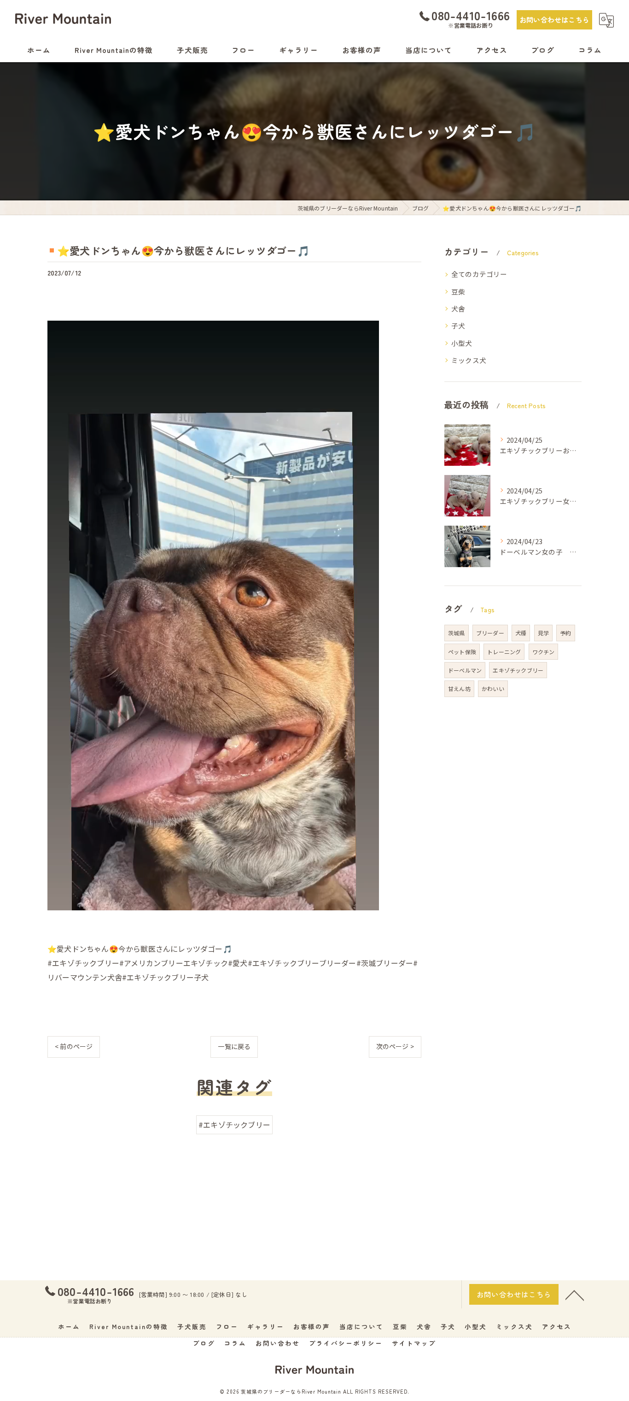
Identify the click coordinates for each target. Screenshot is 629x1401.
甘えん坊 (459, 688)
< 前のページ (74, 1046)
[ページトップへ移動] (574, 1294)
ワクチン (543, 652)
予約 (565, 633)
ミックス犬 (468, 360)
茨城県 (456, 633)
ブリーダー (490, 633)
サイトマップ (414, 1343)
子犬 (458, 325)
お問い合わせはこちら (554, 19)
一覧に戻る (234, 1046)
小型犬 (461, 343)
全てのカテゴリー (479, 274)
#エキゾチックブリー (234, 1124)
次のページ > (395, 1046)
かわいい (493, 688)
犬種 (520, 633)
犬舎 (458, 308)
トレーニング (504, 652)
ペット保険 (462, 652)
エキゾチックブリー (518, 670)
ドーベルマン (465, 670)
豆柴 (458, 291)
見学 (543, 633)
